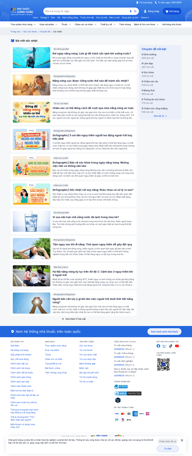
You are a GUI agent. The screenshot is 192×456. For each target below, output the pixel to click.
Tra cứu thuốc (85, 350)
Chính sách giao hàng (21, 377)
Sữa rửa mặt (101, 17)
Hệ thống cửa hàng (19, 350)
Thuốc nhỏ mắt (87, 17)
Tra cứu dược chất (88, 354)
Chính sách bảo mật (20, 381)
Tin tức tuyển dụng (88, 377)
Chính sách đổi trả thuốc (22, 372)
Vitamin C (145, 17)
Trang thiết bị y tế (53, 363)
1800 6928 (176, 2)
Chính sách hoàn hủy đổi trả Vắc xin (24, 403)
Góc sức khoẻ (86, 345)
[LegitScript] (128, 400)
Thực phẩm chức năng (55, 345)
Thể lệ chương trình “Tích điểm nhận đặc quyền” (22, 418)
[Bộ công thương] (121, 387)
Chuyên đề (45, 31)
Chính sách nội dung (20, 368)
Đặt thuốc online (52, 368)
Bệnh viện (84, 368)
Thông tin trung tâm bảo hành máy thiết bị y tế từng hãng (24, 411)
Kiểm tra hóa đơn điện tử (22, 390)
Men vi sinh (114, 17)
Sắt (58, 17)
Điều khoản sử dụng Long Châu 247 (23, 425)
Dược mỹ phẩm (52, 350)
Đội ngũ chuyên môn (89, 372)
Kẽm (53, 17)
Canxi (35, 17)
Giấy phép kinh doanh (21, 354)
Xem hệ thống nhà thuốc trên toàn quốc (48, 331)
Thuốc (48, 354)
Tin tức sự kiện (86, 381)
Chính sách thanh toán (21, 386)
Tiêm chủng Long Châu (56, 372)
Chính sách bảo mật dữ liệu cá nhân (25, 396)
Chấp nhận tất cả (167, 441)
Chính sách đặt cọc (20, 363)
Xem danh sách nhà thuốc (164, 331)
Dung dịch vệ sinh (130, 17)
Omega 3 (44, 17)
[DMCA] (128, 393)
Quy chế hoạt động (20, 359)
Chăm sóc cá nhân (53, 359)
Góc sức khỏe (30, 31)
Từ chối (167, 448)
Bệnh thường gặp (87, 363)
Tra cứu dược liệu (87, 359)
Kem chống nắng (70, 17)
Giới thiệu (15, 345)
